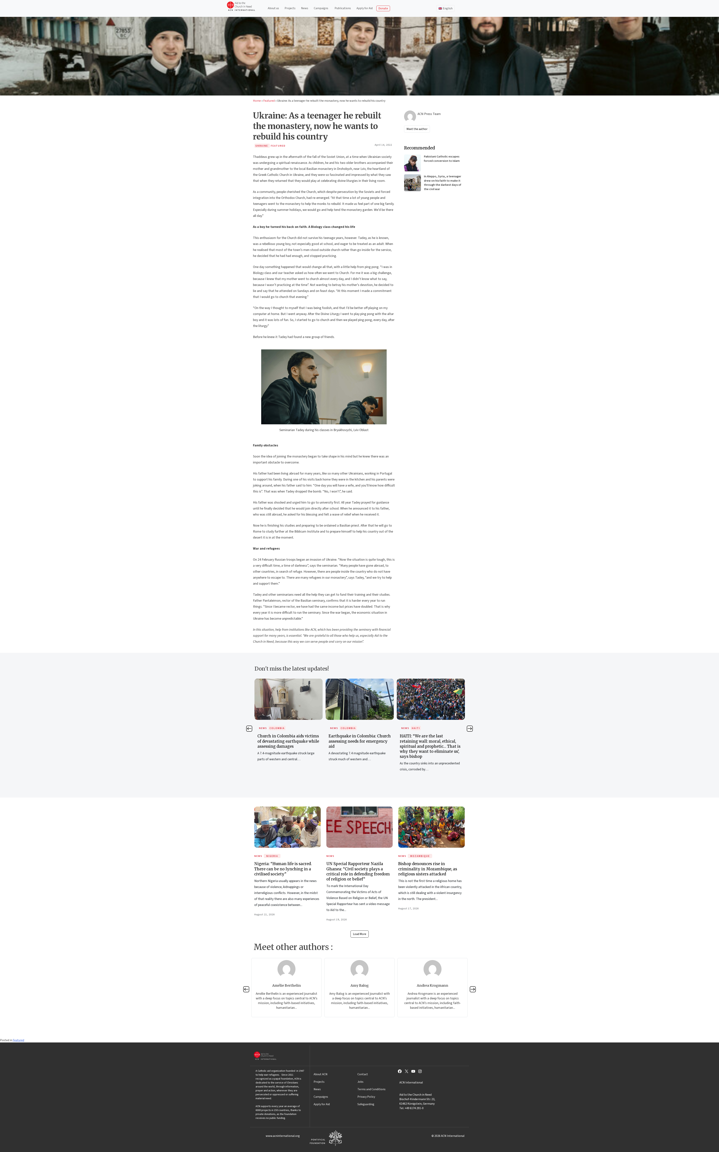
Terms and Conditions (371, 1089)
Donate (383, 8)
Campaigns (321, 8)
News (304, 8)
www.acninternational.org (283, 1136)
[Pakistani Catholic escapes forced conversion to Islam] (412, 162)
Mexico (417, 728)
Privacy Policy (366, 1097)
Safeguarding (365, 1104)
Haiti (345, 728)
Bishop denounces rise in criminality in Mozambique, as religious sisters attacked (427, 868)
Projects (290, 8)
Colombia (277, 728)
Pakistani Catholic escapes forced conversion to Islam (442, 158)
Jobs (360, 1082)
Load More (359, 934)
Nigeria (272, 856)
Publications (343, 8)
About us (273, 8)
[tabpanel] (288, 724)
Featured (269, 101)
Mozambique (420, 856)
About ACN (320, 1074)
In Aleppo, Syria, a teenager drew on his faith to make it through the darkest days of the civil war (442, 182)
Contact (362, 1074)
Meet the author (416, 129)
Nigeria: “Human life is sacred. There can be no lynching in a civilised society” (283, 868)
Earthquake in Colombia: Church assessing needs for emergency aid (288, 741)
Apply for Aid (365, 8)
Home (257, 101)
